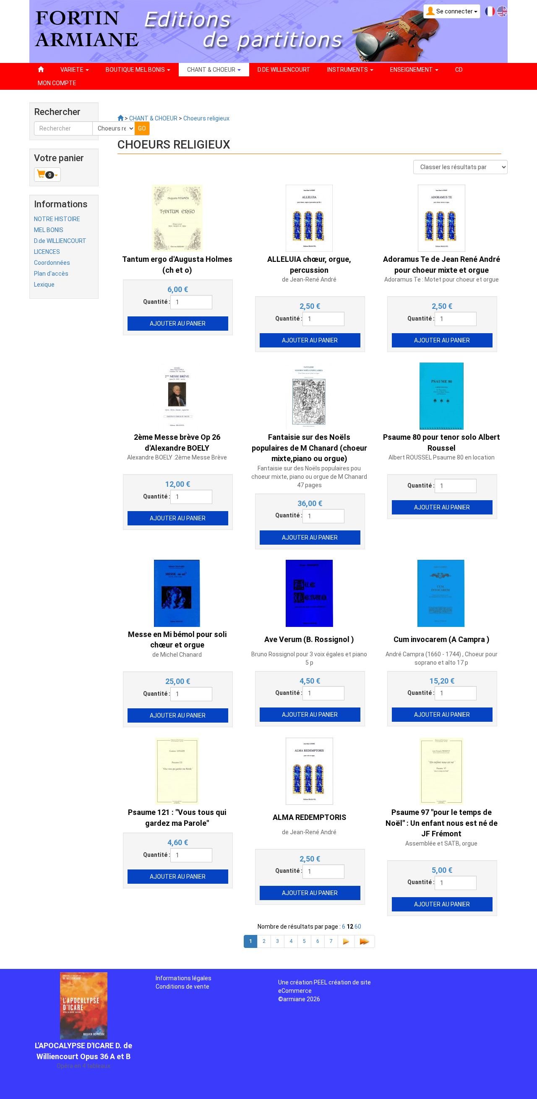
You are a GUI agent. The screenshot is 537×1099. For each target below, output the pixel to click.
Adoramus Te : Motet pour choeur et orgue (441, 279)
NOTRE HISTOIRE (57, 219)
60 (358, 926)
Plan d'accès (51, 273)
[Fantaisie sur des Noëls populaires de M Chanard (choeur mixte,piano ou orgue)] (309, 395)
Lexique (44, 284)
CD (459, 69)
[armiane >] (120, 118)
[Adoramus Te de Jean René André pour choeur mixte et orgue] (441, 217)
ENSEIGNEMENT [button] (412, 69)
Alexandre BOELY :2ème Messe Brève (177, 457)
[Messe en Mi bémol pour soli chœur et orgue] (177, 592)
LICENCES (47, 251)
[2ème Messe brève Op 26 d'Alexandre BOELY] (177, 395)
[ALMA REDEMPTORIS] (309, 770)
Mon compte (57, 83)
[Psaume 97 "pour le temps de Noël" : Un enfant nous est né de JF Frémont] (442, 770)
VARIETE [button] (72, 69)
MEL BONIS (48, 230)
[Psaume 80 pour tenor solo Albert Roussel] (442, 395)
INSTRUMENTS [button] (348, 69)
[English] (502, 11)
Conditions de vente (182, 986)
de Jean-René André (309, 279)
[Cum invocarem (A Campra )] (441, 592)
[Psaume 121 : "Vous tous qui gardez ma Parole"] (177, 770)
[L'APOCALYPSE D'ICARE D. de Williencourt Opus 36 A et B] (83, 981)
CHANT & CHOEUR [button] (212, 69)
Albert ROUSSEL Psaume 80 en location (441, 457)
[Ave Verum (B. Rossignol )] (309, 592)
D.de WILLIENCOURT (60, 241)
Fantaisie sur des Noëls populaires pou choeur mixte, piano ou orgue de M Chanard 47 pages (309, 476)
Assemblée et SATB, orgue (441, 843)
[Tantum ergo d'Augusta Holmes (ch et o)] (177, 217)
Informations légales (183, 978)
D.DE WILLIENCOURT (284, 69)
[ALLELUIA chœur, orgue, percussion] (309, 217)
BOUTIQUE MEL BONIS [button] (136, 69)
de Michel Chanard (177, 654)
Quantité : (156, 301)
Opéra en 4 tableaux (83, 1042)
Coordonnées (52, 262)
